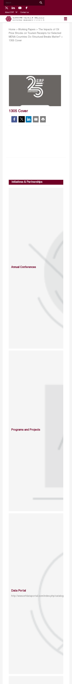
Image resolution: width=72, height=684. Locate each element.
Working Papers (26, 30)
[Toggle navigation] (65, 19)
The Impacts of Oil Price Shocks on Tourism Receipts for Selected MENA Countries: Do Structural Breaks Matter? (35, 33)
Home (12, 30)
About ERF (10, 12)
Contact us (24, 12)
